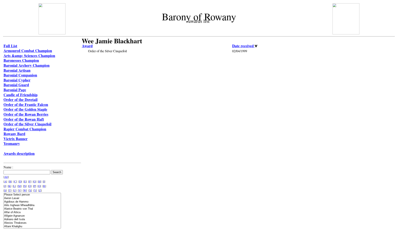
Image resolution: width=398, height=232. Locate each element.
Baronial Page (15, 89)
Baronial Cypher (17, 80)
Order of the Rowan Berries (26, 114)
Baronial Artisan (17, 70)
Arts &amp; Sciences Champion (29, 55)
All (6, 177)
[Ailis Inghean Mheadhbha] (32, 205)
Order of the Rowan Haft (24, 119)
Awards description (19, 153)
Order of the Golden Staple (25, 109)
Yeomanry (12, 143)
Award (87, 46)
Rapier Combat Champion (25, 129)
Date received (243, 46)
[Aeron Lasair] (32, 198)
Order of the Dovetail (21, 99)
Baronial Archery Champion (27, 65)
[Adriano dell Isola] (32, 219)
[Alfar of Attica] (32, 212)
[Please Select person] (32, 195)
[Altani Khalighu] (32, 226)
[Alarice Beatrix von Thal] (32, 209)
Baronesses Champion (21, 60)
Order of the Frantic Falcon (26, 104)
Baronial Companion (20, 75)
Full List (10, 46)
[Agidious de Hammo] (32, 202)
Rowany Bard (14, 133)
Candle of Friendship (21, 94)
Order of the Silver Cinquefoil (27, 124)
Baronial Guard (16, 84)
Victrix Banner (16, 138)
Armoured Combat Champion (28, 50)
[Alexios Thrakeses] (32, 223)
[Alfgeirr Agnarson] (32, 216)
